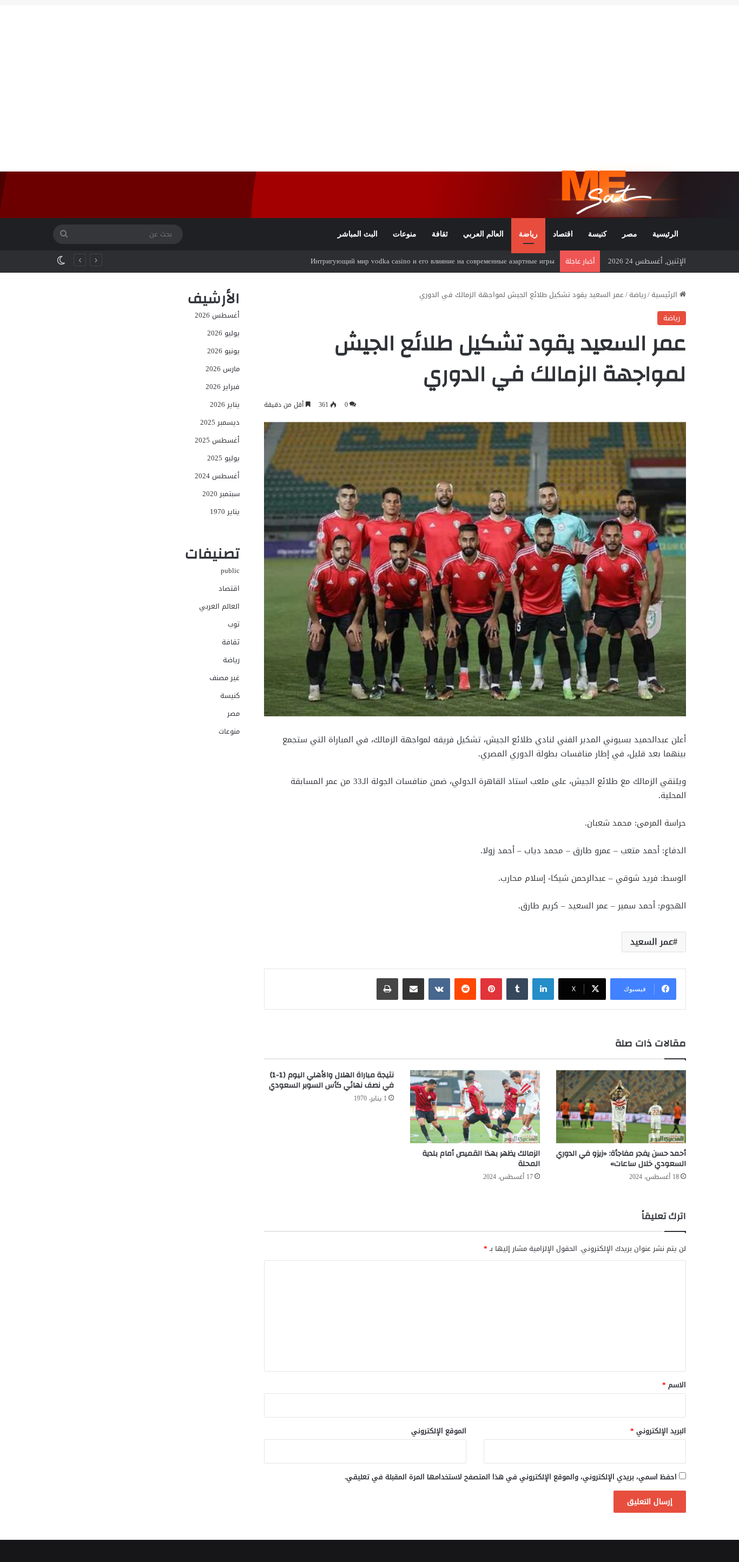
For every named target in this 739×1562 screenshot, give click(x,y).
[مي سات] (616, 190)
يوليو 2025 (223, 458)
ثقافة (440, 234)
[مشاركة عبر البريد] (413, 989)
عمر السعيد (651, 941)
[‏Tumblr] (517, 989)
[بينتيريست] (491, 989)
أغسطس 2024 (217, 476)
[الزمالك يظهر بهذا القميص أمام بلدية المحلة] (475, 1106)
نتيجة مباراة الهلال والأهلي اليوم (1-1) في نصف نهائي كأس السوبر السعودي (331, 1080)
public (230, 570)
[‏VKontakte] (439, 989)
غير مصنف (224, 677)
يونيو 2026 (223, 351)
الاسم (674, 1385)
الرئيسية (665, 234)
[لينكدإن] (543, 989)
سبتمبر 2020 (221, 493)
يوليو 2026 (223, 333)
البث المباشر (358, 234)
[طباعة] (387, 989)
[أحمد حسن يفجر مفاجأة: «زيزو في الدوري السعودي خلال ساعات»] (621, 1106)
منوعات (405, 234)
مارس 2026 (223, 368)
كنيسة (597, 234)
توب (234, 624)
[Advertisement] (369, 81)
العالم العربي (483, 234)
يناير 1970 (225, 511)
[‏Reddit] (465, 989)
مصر (629, 234)
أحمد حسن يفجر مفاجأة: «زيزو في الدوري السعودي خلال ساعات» (621, 1158)
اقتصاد (563, 234)
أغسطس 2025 (217, 440)
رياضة (528, 234)
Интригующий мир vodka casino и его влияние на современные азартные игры (433, 261)
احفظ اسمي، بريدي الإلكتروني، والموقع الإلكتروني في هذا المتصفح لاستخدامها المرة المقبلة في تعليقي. (511, 1477)
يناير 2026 (225, 404)
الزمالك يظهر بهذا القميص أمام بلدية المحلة (481, 1158)
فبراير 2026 (223, 386)
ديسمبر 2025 (220, 422)
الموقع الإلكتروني (438, 1431)
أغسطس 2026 (217, 315)
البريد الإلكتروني (658, 1431)
